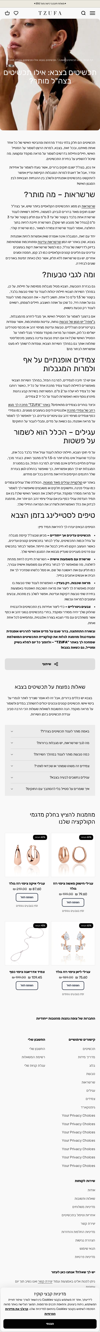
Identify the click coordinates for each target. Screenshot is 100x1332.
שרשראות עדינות (49, 242)
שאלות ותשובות (85, 1199)
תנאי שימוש (87, 1249)
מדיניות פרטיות (85, 1257)
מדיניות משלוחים (83, 1207)
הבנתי (50, 1323)
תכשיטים (89, 1049)
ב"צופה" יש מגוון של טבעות (77, 322)
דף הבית (88, 60)
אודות (91, 1190)
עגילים (90, 1091)
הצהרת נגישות (85, 1240)
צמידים (90, 1099)
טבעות (90, 1074)
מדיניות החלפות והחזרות (78, 1232)
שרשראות (88, 206)
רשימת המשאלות (33, 1057)
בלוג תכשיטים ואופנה (70, 60)
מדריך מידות (86, 1057)
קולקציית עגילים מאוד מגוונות (63, 482)
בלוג (92, 1066)
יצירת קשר (88, 1224)
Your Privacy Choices (78, 1116)
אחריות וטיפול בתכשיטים (78, 1215)
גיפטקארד (88, 1107)
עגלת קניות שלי (34, 1066)
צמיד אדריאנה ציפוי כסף (27, 972)
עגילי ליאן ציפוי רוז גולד (73, 972)
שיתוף (46, 664)
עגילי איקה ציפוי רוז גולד (27, 883)
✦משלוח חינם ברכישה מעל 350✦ (50, 3)
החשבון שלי (37, 1049)
